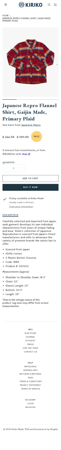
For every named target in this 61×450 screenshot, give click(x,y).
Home (6, 15)
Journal (30, 337)
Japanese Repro (31, 125)
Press (30, 344)
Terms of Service (30, 389)
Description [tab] (10, 215)
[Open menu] (6, 5)
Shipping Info (30, 370)
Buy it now (30, 187)
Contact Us (30, 352)
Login (30, 403)
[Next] (56, 64)
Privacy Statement (30, 385)
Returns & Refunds (30, 374)
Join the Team (30, 348)
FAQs (30, 377)
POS (27, 429)
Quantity (9, 162)
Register (30, 407)
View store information (21, 206)
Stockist (30, 340)
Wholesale (30, 366)
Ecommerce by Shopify (46, 429)
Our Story (31, 333)
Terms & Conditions (30, 381)
